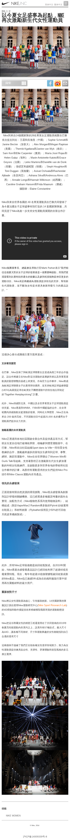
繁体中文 (58, 5)
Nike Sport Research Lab (52, 605)
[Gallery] (14, 83)
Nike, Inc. (14, 3)
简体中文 (49, 5)
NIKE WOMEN (13, 815)
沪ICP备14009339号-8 (35, 836)
